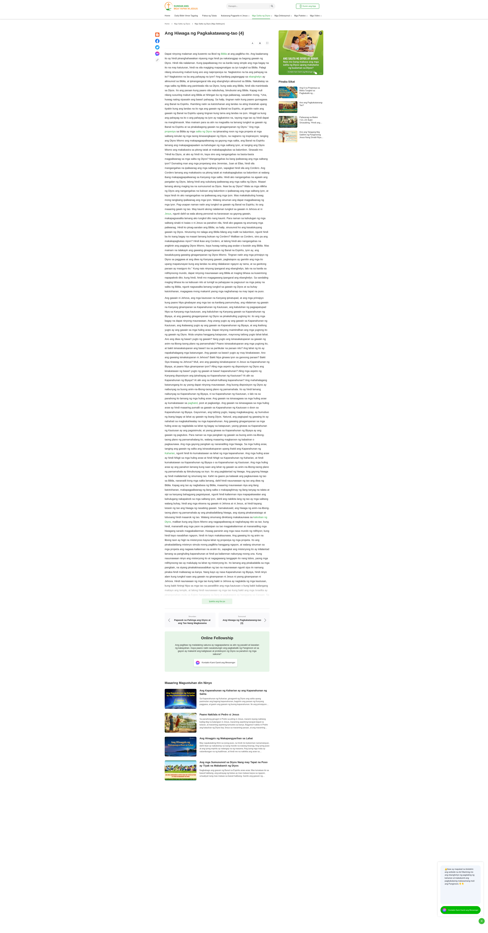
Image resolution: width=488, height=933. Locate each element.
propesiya (170, 131)
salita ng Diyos (204, 131)
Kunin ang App (309, 6)
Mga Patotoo (300, 16)
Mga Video (315, 16)
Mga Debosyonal (282, 16)
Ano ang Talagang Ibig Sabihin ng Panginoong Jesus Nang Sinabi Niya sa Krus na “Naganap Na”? (310, 137)
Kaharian (170, 453)
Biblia (224, 53)
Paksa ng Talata (209, 16)
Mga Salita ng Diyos (261, 16)
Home (167, 16)
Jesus (168, 213)
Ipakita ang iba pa (217, 601)
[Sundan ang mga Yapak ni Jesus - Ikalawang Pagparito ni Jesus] (185, 6)
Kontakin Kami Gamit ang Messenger (463, 910)
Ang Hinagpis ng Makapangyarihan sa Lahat (226, 738)
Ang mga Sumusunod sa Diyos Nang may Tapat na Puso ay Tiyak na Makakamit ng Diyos (234, 764)
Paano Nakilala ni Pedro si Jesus (219, 714)
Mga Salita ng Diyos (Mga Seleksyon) (210, 24)
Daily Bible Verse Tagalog (186, 16)
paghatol (193, 403)
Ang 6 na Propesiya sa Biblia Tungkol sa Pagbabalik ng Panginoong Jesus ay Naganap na (309, 93)
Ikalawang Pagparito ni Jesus (234, 16)
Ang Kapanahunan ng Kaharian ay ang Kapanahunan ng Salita (233, 692)
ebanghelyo (255, 76)
